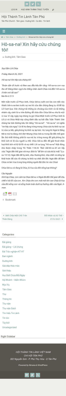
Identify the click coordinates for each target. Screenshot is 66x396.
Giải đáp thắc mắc (10, 264)
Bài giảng (6, 240)
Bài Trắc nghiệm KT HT (13, 250)
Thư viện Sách (9, 307)
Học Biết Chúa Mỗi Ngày (13, 273)
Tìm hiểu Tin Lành (10, 311)
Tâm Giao (9, 37)
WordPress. (43, 363)
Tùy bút (6, 321)
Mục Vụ (6, 283)
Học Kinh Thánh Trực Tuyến (35, 9)
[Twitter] (32, 4)
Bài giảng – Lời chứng (12, 245)
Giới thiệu (6, 269)
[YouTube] (27, 4)
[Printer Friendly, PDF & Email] (10, 193)
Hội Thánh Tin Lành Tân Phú (23, 17)
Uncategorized (9, 325)
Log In (14, 9)
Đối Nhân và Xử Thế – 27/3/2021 (54, 215)
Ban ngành (7, 254)
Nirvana (32, 363)
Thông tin (7, 297)
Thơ (4, 292)
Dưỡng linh (21, 37)
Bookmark (11, 198)
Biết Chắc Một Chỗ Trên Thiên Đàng (14, 215)
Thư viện (6, 302)
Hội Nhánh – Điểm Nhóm (14, 278)
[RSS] (38, 4)
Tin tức (5, 316)
